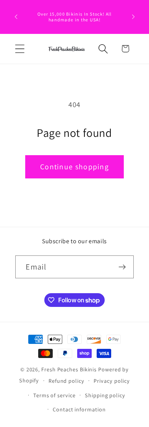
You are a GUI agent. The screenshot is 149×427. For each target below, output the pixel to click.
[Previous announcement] (16, 16)
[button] (20, 48)
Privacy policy (112, 380)
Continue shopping (74, 167)
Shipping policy (105, 395)
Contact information (79, 409)
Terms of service (54, 395)
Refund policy (66, 380)
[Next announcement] (133, 16)
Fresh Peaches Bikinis (69, 369)
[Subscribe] (122, 267)
